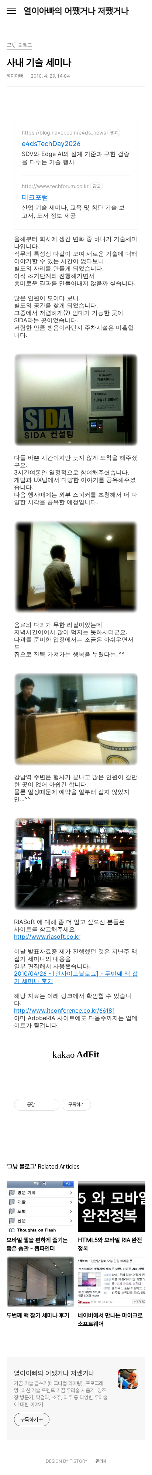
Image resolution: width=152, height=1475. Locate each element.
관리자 (101, 1461)
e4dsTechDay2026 (51, 143)
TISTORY (78, 1461)
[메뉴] (11, 11)
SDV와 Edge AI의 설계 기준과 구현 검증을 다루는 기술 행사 (75, 158)
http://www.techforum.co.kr (55, 186)
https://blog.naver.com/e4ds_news (64, 132)
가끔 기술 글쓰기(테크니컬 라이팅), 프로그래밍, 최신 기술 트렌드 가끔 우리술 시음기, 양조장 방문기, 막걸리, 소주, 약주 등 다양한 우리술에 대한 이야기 (60, 1393)
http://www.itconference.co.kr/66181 (64, 1010)
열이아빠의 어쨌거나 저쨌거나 (76, 11)
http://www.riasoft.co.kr (47, 936)
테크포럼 (35, 197)
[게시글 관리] (51, 1104)
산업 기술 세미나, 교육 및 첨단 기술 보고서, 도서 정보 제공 (73, 211)
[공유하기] (41, 1104)
